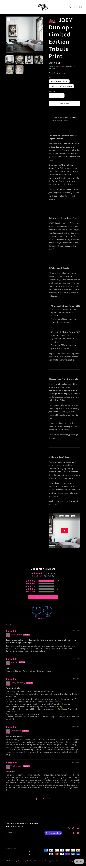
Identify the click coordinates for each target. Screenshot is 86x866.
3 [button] (43, 798)
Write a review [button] (43, 597)
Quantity (52, 91)
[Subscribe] (40, 832)
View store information (60, 124)
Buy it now (64, 110)
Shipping (63, 66)
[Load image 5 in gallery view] (38, 60)
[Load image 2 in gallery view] (19, 60)
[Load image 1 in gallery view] (10, 60)
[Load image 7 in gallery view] (19, 69)
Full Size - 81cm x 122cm (61, 86)
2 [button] (40, 798)
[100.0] (36, 610)
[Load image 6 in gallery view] (10, 69)
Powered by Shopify (25, 861)
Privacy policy (49, 861)
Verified (41, 618)
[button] (4, 6)
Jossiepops (14, 861)
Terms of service (61, 861)
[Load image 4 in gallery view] (29, 60)
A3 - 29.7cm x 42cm (60, 81)
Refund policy (38, 861)
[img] (11, 631)
